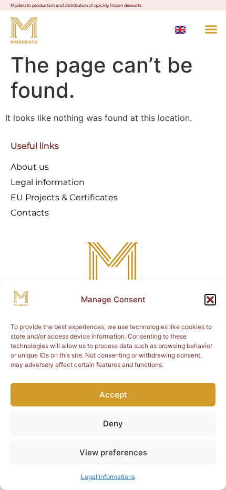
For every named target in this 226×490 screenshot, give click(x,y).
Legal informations (108, 477)
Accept (113, 395)
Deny (113, 423)
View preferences (113, 452)
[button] (210, 299)
